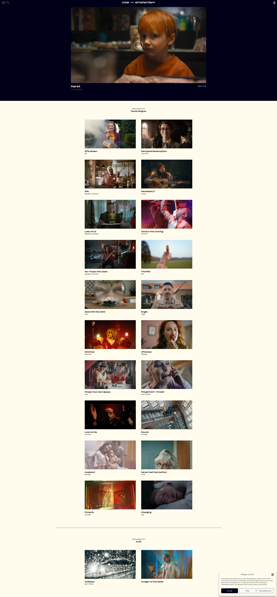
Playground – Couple (152, 392)
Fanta (143, 474)
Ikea (86, 314)
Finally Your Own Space (98, 392)
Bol (86, 153)
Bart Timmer (89, 584)
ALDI (204, 86)
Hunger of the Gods (152, 582)
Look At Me (91, 432)
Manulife (88, 474)
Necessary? (148, 191)
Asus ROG (144, 153)
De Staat (88, 434)
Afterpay (146, 352)
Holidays (90, 582)
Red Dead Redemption (154, 151)
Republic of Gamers (91, 194)
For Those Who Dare (96, 272)
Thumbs (145, 272)
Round (145, 432)
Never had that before (154, 472)
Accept (229, 591)
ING (142, 274)
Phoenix (89, 512)
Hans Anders (146, 394)
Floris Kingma (76, 89)
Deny (247, 591)
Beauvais (88, 354)
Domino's (144, 234)
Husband (90, 472)
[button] (273, 574)
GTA (87, 191)
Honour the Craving (152, 232)
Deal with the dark (95, 312)
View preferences (265, 591)
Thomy (143, 194)
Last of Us (90, 232)
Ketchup (89, 352)
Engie (144, 312)
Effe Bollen (91, 151)
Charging (146, 512)
